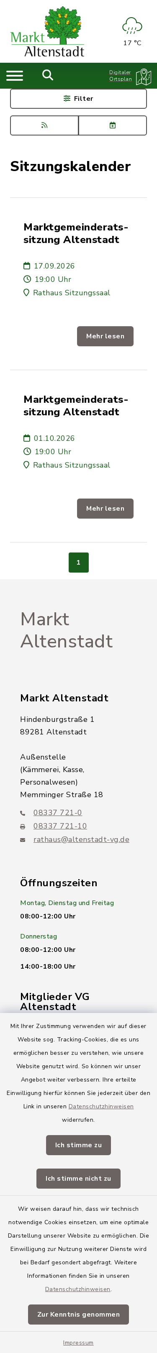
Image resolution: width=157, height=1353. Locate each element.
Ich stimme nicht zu (78, 1178)
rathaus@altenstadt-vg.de (81, 839)
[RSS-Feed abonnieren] (44, 125)
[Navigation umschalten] (14, 75)
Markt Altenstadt (66, 630)
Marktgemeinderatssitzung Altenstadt (76, 233)
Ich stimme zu (78, 1145)
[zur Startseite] (47, 31)
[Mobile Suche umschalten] (48, 76)
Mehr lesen (105, 336)
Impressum (78, 1343)
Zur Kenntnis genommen (78, 1314)
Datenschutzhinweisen (101, 1106)
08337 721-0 (57, 813)
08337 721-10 (60, 826)
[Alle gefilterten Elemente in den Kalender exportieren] (112, 125)
